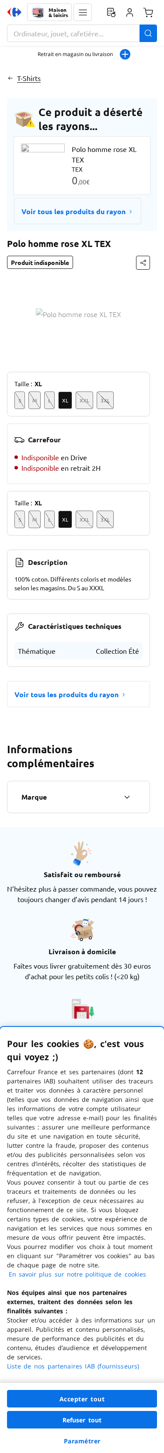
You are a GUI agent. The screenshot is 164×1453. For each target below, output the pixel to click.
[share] (143, 263)
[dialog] (82, 1240)
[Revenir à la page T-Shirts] (10, 77)
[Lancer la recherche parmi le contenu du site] (148, 33)
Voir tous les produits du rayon (73, 211)
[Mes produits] (111, 12)
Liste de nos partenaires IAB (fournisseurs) (73, 1366)
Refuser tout (82, 1420)
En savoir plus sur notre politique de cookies (77, 1274)
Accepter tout (82, 1399)
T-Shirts (29, 78)
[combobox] (82, 33)
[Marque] (127, 797)
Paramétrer (82, 1441)
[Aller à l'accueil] (14, 12)
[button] (82, 12)
